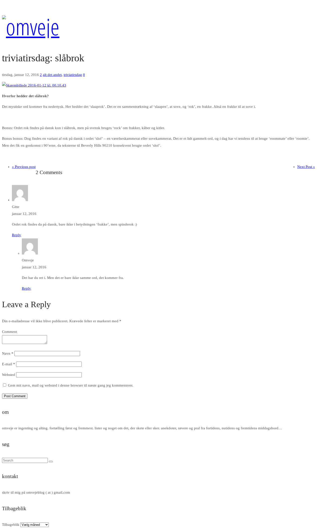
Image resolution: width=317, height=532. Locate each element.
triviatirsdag (73, 75)
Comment (9, 332)
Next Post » (306, 167)
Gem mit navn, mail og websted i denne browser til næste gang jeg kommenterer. (70, 385)
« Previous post (24, 167)
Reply (16, 235)
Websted (8, 375)
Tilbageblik (10, 525)
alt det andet (52, 75)
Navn (7, 353)
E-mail (8, 364)
